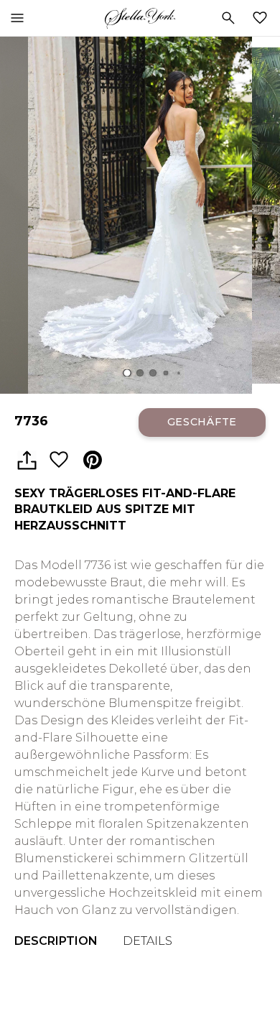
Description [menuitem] (56, 941)
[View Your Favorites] (262, 18)
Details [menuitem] (147, 941)
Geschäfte (202, 421)
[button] (127, 373)
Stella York (140, 18)
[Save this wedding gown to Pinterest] (92, 460)
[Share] (26, 460)
